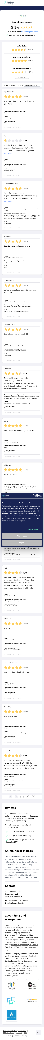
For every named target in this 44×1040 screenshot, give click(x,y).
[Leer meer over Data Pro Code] (11, 986)
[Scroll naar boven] (38, 1032)
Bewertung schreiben (29, 32)
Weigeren (22, 542)
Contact (19, 1033)
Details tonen (33, 529)
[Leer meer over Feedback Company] (11, 1000)
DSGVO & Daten (8, 1033)
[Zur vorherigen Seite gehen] (16, 796)
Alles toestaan (22, 536)
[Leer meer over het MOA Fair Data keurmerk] (32, 986)
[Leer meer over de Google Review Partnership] (32, 1000)
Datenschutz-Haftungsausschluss (14, 1031)
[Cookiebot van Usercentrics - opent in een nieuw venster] (33, 495)
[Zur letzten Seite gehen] (33, 796)
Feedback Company (20, 1036)
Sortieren (20, 85)
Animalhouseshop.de (22, 22)
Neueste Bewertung (31, 85)
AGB (25, 1033)
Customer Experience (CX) (21, 945)
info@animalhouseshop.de (17, 900)
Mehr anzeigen (22, 77)
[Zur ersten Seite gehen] (10, 796)
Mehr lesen (8, 153)
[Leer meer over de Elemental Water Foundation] (11, 1015)
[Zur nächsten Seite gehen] (27, 796)
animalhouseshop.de (15, 903)
